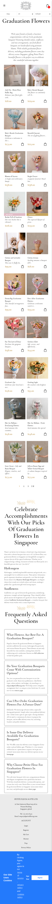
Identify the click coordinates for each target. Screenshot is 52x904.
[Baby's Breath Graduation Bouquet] (15, 119)
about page (32, 789)
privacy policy (20, 886)
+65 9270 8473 (27, 814)
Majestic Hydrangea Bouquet (26, 580)
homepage (10, 754)
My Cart (26, 834)
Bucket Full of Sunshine (13, 217)
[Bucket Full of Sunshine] (15, 202)
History (26, 839)
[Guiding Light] (37, 368)
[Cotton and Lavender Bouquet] (15, 243)
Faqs (26, 843)
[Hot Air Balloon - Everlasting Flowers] (15, 408)
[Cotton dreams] (37, 243)
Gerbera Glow (33, 342)
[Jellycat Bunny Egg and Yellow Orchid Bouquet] (37, 452)
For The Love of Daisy (13, 342)
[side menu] (4, 5)
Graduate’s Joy (10, 382)
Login (26, 826)
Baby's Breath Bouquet (35, 90)
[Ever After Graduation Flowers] (37, 284)
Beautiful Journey (34, 133)
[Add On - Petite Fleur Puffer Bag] (15, 75)
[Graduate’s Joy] (15, 368)
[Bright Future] (37, 162)
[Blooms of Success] (15, 162)
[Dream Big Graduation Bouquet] (15, 284)
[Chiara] (37, 202)
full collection (39, 653)
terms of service (20, 875)
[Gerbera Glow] (37, 327)
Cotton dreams (33, 258)
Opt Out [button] (27, 877)
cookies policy (20, 895)
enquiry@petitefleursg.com (16, 686)
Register (26, 830)
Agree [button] (40, 878)
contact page (18, 690)
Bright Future (32, 176)
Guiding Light (33, 382)
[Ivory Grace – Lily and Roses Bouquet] (15, 452)
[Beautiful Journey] (37, 119)
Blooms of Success (11, 176)
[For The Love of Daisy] (15, 327)
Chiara (30, 217)
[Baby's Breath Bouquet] (37, 75)
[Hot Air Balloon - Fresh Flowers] (37, 408)
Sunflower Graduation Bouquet (19, 600)
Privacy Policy (26, 847)
